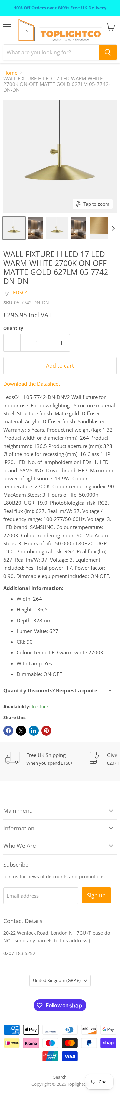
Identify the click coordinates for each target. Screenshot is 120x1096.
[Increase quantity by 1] (61, 342)
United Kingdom (57, 980)
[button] (14, 228)
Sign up (96, 895)
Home (10, 73)
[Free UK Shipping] (46, 759)
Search (60, 1077)
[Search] (108, 52)
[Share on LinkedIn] (34, 731)
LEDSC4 (19, 292)
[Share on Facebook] (8, 731)
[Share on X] (21, 731)
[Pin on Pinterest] (46, 731)
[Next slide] (113, 228)
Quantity (13, 328)
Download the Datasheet (31, 383)
